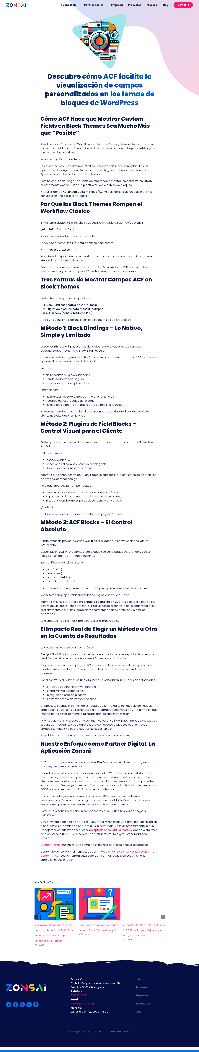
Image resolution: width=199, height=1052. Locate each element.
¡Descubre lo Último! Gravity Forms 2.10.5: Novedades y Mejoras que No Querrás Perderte (144, 930)
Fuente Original (50, 845)
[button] (36, 917)
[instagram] (29, 1004)
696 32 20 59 (79, 995)
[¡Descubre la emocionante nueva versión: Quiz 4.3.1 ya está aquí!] (99, 890)
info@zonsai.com (82, 1003)
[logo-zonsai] (16, 4)
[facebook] (15, 1004)
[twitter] (22, 1004)
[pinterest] (36, 1004)
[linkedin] (9, 1004)
